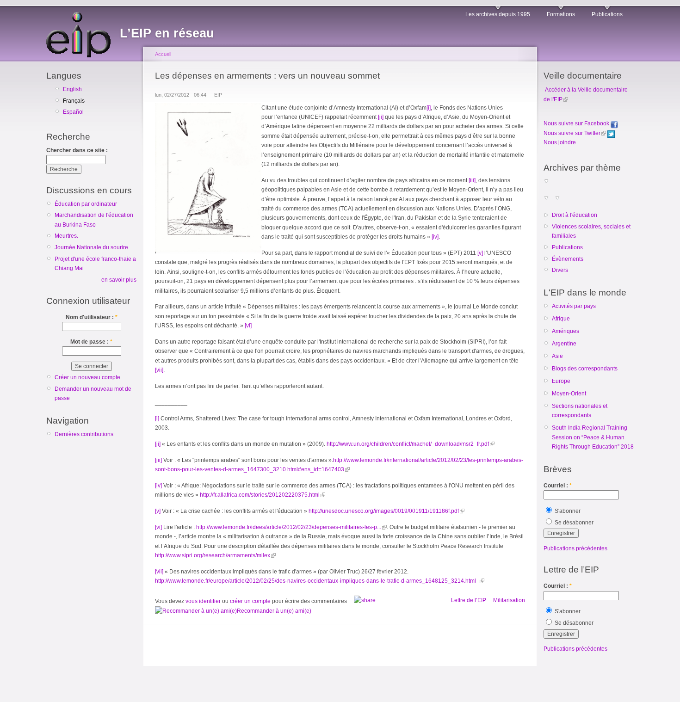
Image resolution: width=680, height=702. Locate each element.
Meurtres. (66, 236)
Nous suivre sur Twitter (572, 133)
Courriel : (558, 485)
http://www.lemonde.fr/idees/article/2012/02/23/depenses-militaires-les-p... (288, 527)
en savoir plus (118, 280)
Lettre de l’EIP (468, 600)
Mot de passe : (91, 342)
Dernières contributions (84, 434)
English (72, 89)
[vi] (248, 325)
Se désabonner (573, 522)
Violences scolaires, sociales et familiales (591, 231)
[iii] (472, 180)
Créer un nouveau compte (87, 377)
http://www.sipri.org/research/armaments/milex (212, 555)
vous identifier (203, 601)
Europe (561, 381)
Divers (560, 270)
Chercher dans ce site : (77, 150)
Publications (607, 14)
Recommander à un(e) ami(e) (274, 611)
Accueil (163, 54)
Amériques (565, 331)
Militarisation (509, 600)
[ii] (380, 117)
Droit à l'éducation (574, 215)
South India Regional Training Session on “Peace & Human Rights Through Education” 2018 (593, 437)
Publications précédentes (575, 548)
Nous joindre (560, 142)
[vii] (159, 370)
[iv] (435, 237)
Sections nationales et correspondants (579, 411)
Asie (557, 356)
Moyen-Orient (569, 393)
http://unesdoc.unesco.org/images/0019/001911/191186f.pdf (384, 511)
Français (74, 101)
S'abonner (567, 511)
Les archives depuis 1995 (497, 14)
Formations (561, 14)
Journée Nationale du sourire (91, 247)
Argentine (564, 343)
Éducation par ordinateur (86, 204)
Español (73, 112)
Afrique (561, 318)
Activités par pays (574, 306)
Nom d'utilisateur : (91, 317)
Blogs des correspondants (585, 368)
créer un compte (250, 601)
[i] (429, 108)
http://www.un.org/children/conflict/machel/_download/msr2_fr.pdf (408, 444)
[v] (480, 253)
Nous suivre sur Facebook (577, 123)
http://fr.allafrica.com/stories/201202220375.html (260, 495)
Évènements (567, 259)
